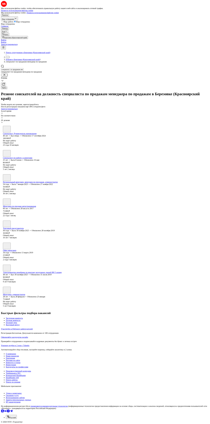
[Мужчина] (7, 129)
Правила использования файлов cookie (43, 13)
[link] (5, 34)
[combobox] (12, 69)
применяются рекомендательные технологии (49, 406)
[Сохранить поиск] (3, 85)
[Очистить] (4, 75)
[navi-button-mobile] (3, 48)
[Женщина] (7, 153)
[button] (3, 40)
